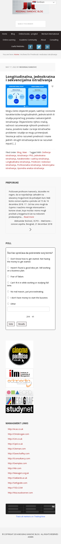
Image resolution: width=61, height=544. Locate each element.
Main (24, 152)
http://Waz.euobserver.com (20, 492)
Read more (29, 217)
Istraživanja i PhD (25, 155)
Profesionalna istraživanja (29, 165)
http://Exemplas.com (17, 463)
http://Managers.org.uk (18, 473)
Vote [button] (11, 324)
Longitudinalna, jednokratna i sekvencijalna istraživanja (30, 78)
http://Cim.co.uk (15, 439)
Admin (30, 537)
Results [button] (21, 324)
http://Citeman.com (17, 448)
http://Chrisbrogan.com (18, 434)
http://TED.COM (15, 487)
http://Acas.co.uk (15, 429)
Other (13, 303)
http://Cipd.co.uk (15, 443)
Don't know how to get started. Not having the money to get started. (28, 260)
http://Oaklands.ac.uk (17, 478)
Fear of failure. (17, 276)
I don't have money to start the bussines (29, 297)
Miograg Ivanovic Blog (29, 534)
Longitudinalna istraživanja (18, 161)
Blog (19, 152)
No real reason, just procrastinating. (27, 291)
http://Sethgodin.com (17, 483)
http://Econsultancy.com (19, 458)
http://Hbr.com (14, 468)
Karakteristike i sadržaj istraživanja (33, 158)
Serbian (40, 2)
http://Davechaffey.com (19, 453)
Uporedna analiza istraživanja (30, 168)
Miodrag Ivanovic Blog (30, 7)
